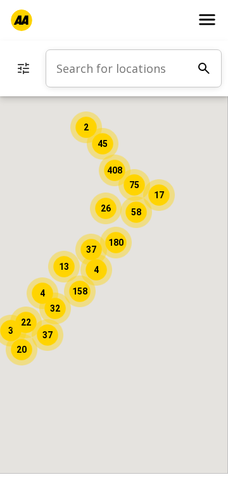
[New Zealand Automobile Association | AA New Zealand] (21, 20)
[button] (80, 291)
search (204, 68)
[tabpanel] (134, 68)
